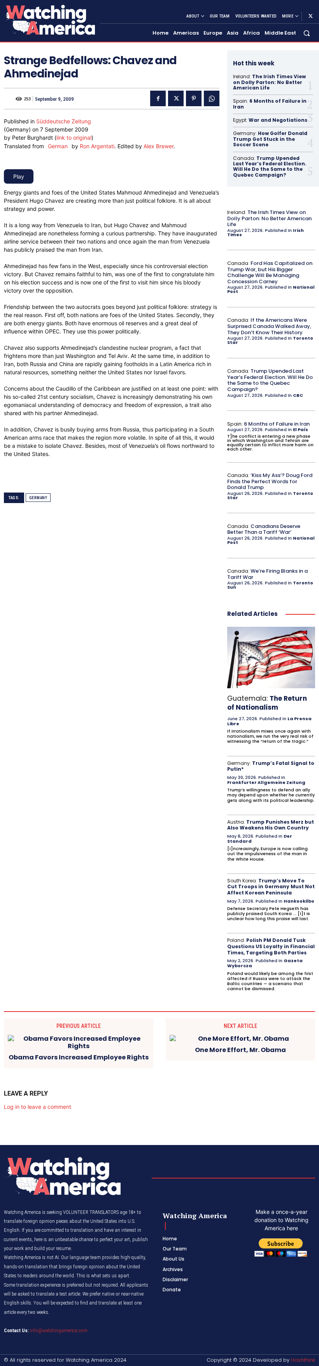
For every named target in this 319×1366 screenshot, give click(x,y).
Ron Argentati (97, 146)
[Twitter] (310, 16)
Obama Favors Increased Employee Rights (79, 1057)
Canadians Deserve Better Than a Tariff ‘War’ (263, 529)
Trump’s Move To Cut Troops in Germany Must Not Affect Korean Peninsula (271, 886)
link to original (73, 137)
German (58, 146)
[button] (306, 33)
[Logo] (49, 19)
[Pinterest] (194, 98)
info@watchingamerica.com (59, 1330)
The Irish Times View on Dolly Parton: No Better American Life (269, 82)
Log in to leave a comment (37, 1106)
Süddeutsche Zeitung (63, 121)
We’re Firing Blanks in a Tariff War (267, 574)
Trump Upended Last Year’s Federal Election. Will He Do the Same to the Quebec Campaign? (270, 166)
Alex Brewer (159, 146)
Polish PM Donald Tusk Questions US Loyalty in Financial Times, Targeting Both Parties (271, 946)
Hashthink (303, 1360)
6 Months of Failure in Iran (270, 104)
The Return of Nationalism (267, 703)
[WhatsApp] (211, 98)
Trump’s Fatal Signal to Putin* (270, 766)
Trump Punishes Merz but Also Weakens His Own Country (270, 825)
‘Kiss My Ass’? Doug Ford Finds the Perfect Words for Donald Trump (269, 481)
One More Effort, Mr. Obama (240, 1050)
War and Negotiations (278, 120)
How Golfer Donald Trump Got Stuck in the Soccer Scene (270, 139)
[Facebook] (158, 98)
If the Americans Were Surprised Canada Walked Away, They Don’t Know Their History (269, 326)
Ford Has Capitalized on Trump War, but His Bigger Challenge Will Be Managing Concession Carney (269, 272)
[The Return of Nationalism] (271, 657)
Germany (38, 498)
